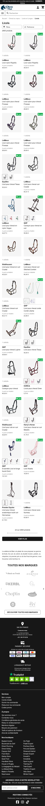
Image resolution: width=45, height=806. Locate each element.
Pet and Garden (29, 748)
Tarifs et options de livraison (12, 730)
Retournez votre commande (22, 670)
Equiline (5, 181)
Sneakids (26, 759)
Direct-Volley (6, 748)
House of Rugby (8, 764)
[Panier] (43, 7)
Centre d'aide (7, 700)
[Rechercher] (7, 13)
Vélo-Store (27, 771)
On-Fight (26, 741)
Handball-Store (7, 761)
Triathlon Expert (29, 769)
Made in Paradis (8, 771)
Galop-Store (6, 756)
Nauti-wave (6, 774)
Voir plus (22, 539)
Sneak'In (26, 756)
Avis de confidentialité (10, 733)
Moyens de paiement (9, 728)
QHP (25, 223)
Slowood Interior (29, 751)
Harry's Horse (29, 424)
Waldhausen (7, 264)
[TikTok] (27, 802)
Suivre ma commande (10, 702)
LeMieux (5, 60)
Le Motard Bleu (7, 769)
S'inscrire (36, 788)
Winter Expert (28, 774)
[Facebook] (17, 802)
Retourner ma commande (11, 705)
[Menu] (2, 13)
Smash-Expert (28, 753)
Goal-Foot (5, 759)
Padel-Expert (28, 743)
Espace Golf (6, 751)
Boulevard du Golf (8, 743)
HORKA (27, 386)
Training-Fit (27, 764)
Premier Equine (8, 507)
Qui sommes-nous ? (9, 715)
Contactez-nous (22, 630)
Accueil (4, 18)
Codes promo (7, 707)
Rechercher (13, 13)
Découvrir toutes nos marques (22, 612)
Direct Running (7, 746)
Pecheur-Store (28, 746)
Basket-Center (7, 741)
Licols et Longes (27, 18)
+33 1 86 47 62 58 (22, 637)
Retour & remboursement (11, 722)
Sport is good (28, 761)
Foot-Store (6, 753)
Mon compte (6, 697)
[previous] (1, 588)
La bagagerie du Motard (10, 766)
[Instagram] (22, 802)
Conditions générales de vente (13, 720)
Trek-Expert (27, 766)
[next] (43, 588)
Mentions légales (8, 725)
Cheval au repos (14, 18)
